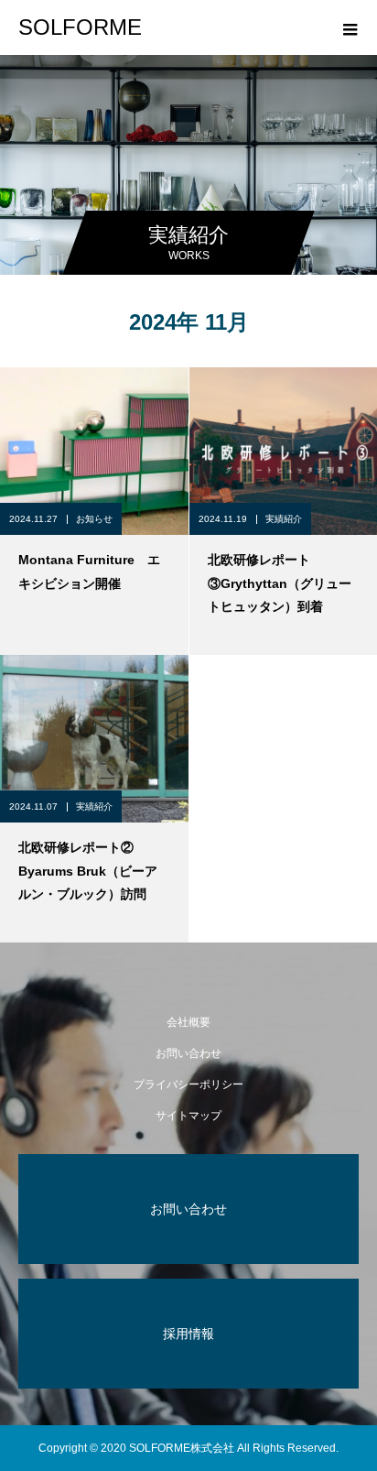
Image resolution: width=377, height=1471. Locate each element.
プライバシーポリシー (188, 1084)
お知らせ (94, 519)
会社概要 (188, 1022)
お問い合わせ (188, 1053)
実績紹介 (283, 519)
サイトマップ (188, 1115)
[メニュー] (349, 27)
